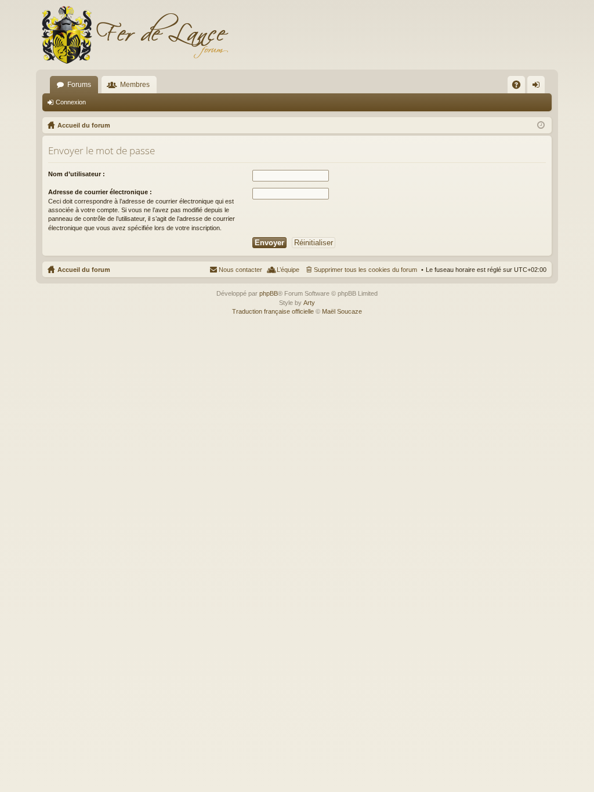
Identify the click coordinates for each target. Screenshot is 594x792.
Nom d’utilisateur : (76, 173)
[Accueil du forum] (134, 35)
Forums (79, 85)
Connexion (71, 102)
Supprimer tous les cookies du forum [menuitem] (365, 269)
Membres (135, 85)
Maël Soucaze (342, 311)
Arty (309, 302)
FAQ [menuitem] (520, 87)
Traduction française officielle (273, 311)
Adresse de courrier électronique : (100, 191)
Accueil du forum (83, 269)
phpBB (268, 293)
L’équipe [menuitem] (288, 269)
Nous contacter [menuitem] (240, 269)
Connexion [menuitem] (538, 87)
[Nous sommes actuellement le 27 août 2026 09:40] (541, 125)
